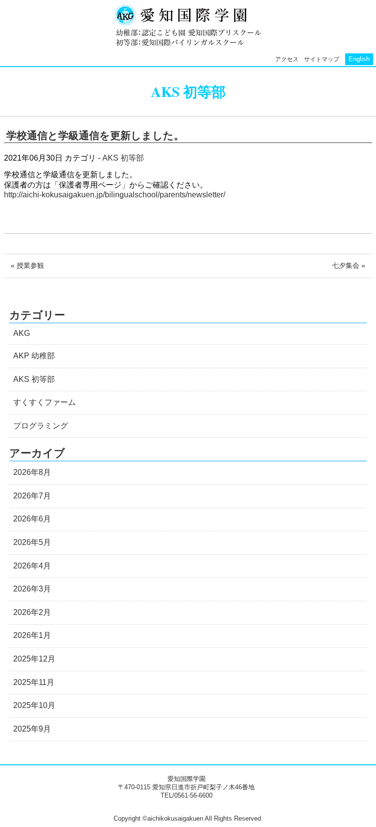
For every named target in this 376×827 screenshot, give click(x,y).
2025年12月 (34, 659)
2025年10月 (34, 705)
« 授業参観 (27, 265)
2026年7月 (32, 496)
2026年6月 (32, 519)
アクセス (287, 59)
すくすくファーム (44, 402)
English (359, 59)
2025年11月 (33, 682)
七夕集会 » (348, 265)
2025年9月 (32, 729)
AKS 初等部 (123, 158)
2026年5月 (32, 542)
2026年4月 (32, 566)
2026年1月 (32, 635)
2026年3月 (32, 589)
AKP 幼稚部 (34, 356)
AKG (21, 333)
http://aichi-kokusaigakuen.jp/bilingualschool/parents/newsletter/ (114, 194)
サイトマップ (321, 59)
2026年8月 (32, 472)
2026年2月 (32, 612)
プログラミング (40, 426)
